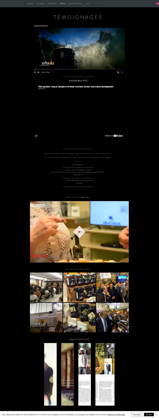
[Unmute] (38, 72)
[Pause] (34, 72)
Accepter (149, 414)
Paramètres (137, 414)
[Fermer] (156, 414)
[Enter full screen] (121, 72)
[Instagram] (157, 3)
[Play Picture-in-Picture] (118, 72)
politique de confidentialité (116, 414)
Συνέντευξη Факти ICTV (78, 80)
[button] (126, 260)
